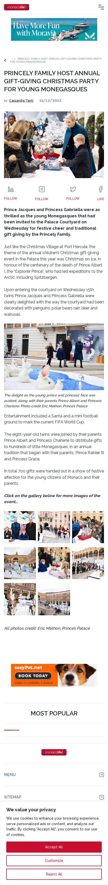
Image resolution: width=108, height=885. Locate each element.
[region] (54, 843)
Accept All (54, 847)
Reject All (54, 874)
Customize (54, 861)
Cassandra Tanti (21, 100)
